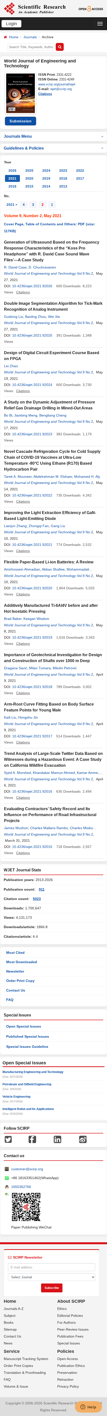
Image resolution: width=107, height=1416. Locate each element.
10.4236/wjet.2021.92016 (32, 791)
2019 (46, 178)
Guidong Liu (13, 317)
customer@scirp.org (27, 1169)
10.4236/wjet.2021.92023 (32, 434)
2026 (12, 170)
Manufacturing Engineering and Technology (32, 1072)
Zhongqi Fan (39, 526)
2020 (29, 178)
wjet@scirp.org (61, 89)
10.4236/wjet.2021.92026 (32, 286)
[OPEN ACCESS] (90, 8)
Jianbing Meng (25, 415)
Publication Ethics (71, 1366)
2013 (63, 186)
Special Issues (68, 1343)
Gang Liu (58, 526)
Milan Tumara (40, 668)
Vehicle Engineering (16, 1096)
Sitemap (10, 1329)
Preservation (67, 1373)
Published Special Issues (27, 1036)
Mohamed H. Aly (87, 476)
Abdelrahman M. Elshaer (52, 476)
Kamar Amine (87, 773)
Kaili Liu (10, 717)
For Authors (66, 1322)
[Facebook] (32, 1139)
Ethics (62, 1309)
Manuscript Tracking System (26, 1359)
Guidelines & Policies (24, 148)
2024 (46, 170)
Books (8, 1322)
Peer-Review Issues (73, 1329)
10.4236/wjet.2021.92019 (32, 637)
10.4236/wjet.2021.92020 (32, 588)
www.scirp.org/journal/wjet (56, 84)
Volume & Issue (16, 1386)
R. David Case (15, 267)
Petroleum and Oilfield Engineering (26, 1084)
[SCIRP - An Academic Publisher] (35, 8)
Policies (65, 1351)
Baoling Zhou (35, 317)
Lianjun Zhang (15, 526)
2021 (12, 178)
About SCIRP (71, 1301)
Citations (45, 94)
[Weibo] (83, 1139)
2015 (29, 186)
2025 (29, 170)
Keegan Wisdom (36, 619)
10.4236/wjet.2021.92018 (32, 687)
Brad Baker (12, 619)
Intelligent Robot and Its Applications (28, 1109)
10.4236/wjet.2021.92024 (32, 385)
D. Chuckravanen (42, 267)
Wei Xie (54, 317)
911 (42, 889)
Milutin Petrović (65, 668)
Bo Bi (8, 415)
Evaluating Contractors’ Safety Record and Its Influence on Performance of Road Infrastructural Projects (50, 815)
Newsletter (15, 971)
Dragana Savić (15, 668)
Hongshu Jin (28, 717)
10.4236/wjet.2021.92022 (32, 495)
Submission (20, 121)
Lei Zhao (11, 366)
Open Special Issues (23, 1026)
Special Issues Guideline (27, 1047)
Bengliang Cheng (52, 415)
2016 (12, 186)
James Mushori (16, 828)
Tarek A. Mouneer (18, 476)
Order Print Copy (20, 981)
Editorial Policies (70, 1316)
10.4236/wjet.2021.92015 (32, 847)
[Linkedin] (57, 1139)
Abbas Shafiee (53, 569)
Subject (9, 1316)
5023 (37, 899)
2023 (63, 170)
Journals (30, 37)
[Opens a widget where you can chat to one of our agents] (88, 1407)
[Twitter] (8, 1139)
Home (13, 37)
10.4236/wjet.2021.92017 (32, 736)
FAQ (9, 1000)
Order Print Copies (18, 1366)
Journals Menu (18, 136)
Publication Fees (70, 1336)
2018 (63, 178)
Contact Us (15, 990)
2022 (80, 170)
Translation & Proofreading (25, 1373)
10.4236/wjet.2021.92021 (32, 545)
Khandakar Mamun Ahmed (54, 773)
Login (11, 23)
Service (12, 1351)
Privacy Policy (68, 1386)
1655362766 (21, 1187)
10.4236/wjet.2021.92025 (32, 335)
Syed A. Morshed (17, 773)
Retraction (65, 1379)
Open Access (67, 1359)
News (8, 1343)
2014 (46, 186)
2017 (80, 178)
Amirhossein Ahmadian (22, 569)
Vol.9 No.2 (85, 273)
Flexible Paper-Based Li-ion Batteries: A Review (48, 562)
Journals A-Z (14, 1309)
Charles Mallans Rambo (49, 828)
